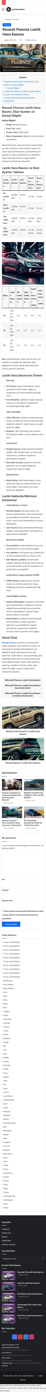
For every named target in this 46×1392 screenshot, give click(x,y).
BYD (5, 1008)
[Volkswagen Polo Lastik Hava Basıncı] (8, 1307)
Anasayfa (8, 19)
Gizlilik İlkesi (6, 1241)
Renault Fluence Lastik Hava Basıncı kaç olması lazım (23, 686)
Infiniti (5, 1069)
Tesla (5, 1185)
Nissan (6, 1135)
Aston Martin (8, 988)
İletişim (4, 1237)
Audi (5, 992)
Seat (5, 1161)
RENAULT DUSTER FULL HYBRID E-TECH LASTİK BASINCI (34, 795)
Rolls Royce (8, 1154)
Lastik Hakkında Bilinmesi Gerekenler (19, 98)
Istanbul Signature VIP (10, 1345)
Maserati (6, 1111)
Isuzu (5, 1073)
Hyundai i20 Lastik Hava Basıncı (30, 1272)
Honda (6, 1061)
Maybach (7, 1115)
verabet (5, 1366)
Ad (3, 879)
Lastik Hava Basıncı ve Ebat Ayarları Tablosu (22, 91)
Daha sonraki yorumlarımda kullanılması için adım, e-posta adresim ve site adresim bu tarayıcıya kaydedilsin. (23, 915)
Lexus (5, 1108)
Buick (5, 1004)
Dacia (5, 1035)
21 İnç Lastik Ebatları (11, 969)
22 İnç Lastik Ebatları (11, 973)
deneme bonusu (6, 1385)
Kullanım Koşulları (8, 1244)
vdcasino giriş (7, 1363)
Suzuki (6, 1181)
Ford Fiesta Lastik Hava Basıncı (30, 1294)
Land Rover (8, 1096)
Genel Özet (8, 101)
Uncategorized (9, 1196)
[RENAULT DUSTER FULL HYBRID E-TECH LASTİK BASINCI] (34, 784)
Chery (5, 1015)
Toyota (6, 1192)
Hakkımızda (6, 1233)
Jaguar (6, 1077)
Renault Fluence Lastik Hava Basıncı (23, 680)
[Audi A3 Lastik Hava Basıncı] (8, 1286)
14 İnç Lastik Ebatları (11, 942)
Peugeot (6, 1142)
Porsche (6, 1146)
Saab (5, 1158)
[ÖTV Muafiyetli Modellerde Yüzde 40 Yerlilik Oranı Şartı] (34, 812)
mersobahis (6, 1358)
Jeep (5, 1081)
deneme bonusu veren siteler (24, 1385)
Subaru (6, 1177)
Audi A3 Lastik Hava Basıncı (28, 1283)
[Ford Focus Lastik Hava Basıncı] (8, 1318)
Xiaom (5, 1208)
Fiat (4, 1050)
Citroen (6, 1027)
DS (4, 1046)
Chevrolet (7, 1019)
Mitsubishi (7, 1131)
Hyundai (6, 1065)
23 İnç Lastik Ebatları (11, 977)
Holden (6, 1058)
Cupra (5, 1031)
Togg (5, 1188)
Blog (5, 996)
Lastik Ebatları (8, 1100)
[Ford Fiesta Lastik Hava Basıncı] (8, 1297)
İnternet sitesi (7, 901)
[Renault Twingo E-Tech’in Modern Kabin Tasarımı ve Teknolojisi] (12, 812)
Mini (5, 1127)
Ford (5, 1054)
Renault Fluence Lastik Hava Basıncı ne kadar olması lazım (23, 694)
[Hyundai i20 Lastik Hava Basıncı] (8, 1275)
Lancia (6, 1092)
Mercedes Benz (9, 1123)
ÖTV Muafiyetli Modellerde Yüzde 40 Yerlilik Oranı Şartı (33, 822)
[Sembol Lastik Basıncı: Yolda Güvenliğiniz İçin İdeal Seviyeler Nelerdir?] (12, 784)
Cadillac (6, 1011)
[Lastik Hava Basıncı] (16, 9)
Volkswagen (8, 1200)
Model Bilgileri (13, 88)
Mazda (6, 1119)
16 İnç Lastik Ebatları (11, 950)
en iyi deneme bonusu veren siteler (19, 1388)
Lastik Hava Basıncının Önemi (16, 94)
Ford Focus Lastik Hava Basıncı (30, 1315)
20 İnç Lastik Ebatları (11, 965)
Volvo (5, 1204)
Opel (5, 1138)
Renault (16, 19)
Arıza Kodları (8, 985)
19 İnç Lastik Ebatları (11, 961)
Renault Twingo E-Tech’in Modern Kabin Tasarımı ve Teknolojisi (11, 822)
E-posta (5, 890)
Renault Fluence (9, 642)
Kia (4, 1085)
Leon (5, 1104)
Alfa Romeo (8, 981)
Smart (5, 1169)
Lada (5, 1088)
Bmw (5, 1000)
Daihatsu (6, 1038)
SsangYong (7, 1173)
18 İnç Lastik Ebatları (11, 958)
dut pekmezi (6, 1353)
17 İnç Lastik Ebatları (11, 954)
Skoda (5, 1165)
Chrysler (6, 1023)
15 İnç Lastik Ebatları (11, 946)
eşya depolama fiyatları (10, 1347)
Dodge (6, 1042)
